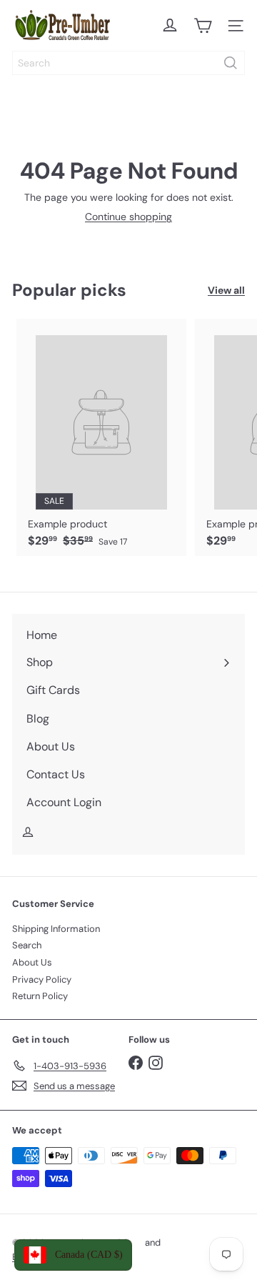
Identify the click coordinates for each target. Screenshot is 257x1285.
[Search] (230, 63)
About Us (32, 962)
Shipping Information (56, 929)
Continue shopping (128, 216)
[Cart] (202, 25)
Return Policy (40, 996)
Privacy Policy (41, 979)
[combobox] (128, 63)
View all (226, 290)
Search (26, 945)
